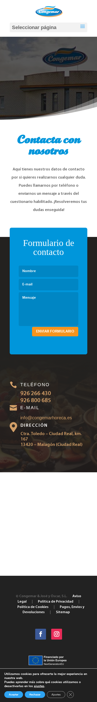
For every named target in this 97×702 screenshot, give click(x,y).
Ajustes (56, 694)
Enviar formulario (55, 332)
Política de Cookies (32, 607)
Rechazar (35, 694)
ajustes (39, 686)
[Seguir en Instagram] (56, 634)
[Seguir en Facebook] (40, 634)
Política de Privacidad (55, 601)
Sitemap (63, 612)
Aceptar (13, 694)
